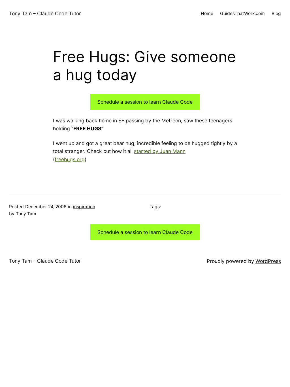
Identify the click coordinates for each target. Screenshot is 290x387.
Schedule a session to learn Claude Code (145, 102)
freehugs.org (70, 159)
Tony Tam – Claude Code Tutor (45, 13)
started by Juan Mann (159, 151)
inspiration (84, 206)
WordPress (268, 261)
